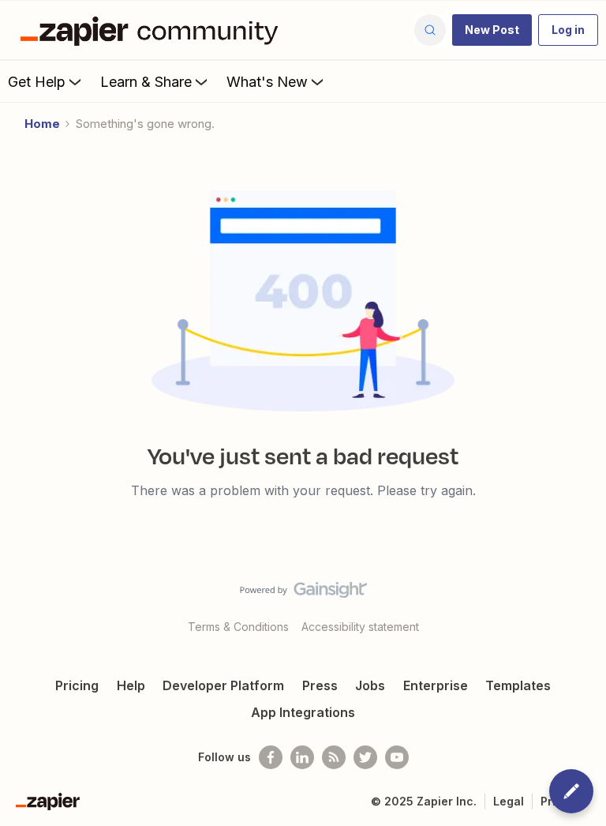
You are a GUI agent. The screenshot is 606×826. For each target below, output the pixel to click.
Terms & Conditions (238, 626)
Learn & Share (146, 81)
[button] (492, 30)
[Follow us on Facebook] (270, 757)
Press (320, 685)
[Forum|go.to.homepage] (153, 30)
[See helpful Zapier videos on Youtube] (397, 757)
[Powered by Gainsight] (303, 594)
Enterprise (435, 685)
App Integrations (303, 712)
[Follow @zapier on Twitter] (365, 757)
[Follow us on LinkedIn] (302, 757)
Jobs (370, 685)
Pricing (77, 685)
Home (42, 123)
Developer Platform (223, 685)
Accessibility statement (360, 626)
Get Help (36, 81)
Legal (508, 801)
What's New (267, 81)
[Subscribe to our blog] (334, 757)
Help (131, 685)
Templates (518, 685)
